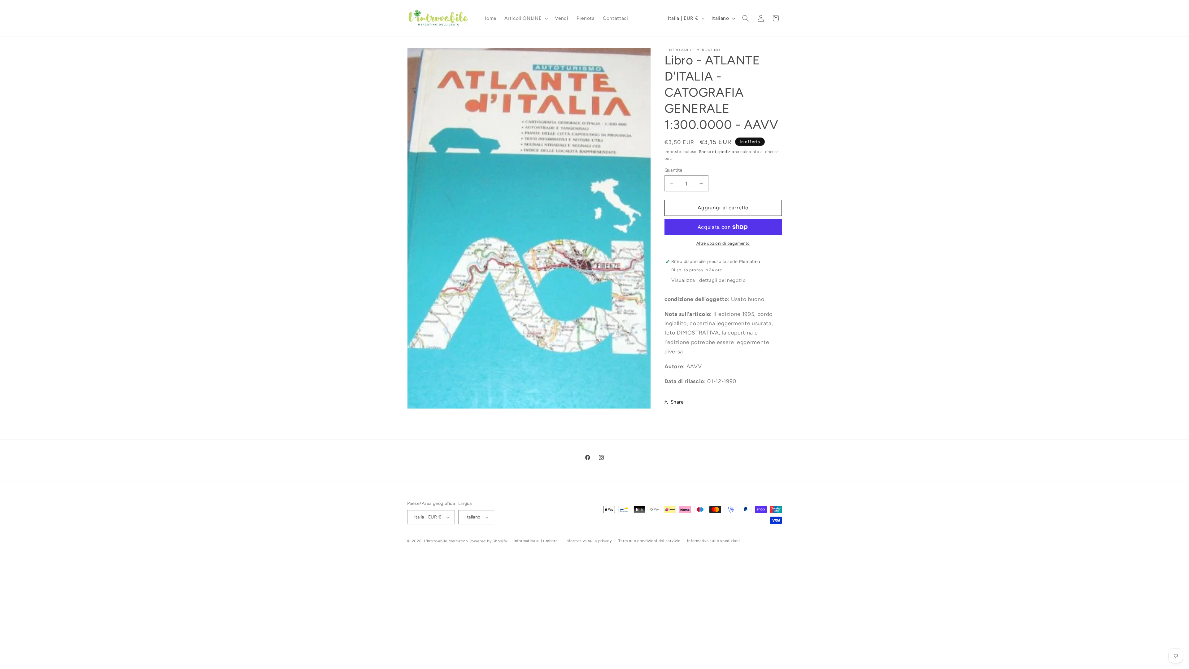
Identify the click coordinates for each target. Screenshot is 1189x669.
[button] (525, 18)
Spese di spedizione (719, 151)
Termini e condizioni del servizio (649, 541)
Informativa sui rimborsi (536, 541)
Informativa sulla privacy (588, 541)
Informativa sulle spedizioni (713, 541)
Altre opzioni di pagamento (723, 243)
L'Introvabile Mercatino (446, 541)
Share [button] (677, 402)
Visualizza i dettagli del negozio (708, 280)
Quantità (673, 170)
